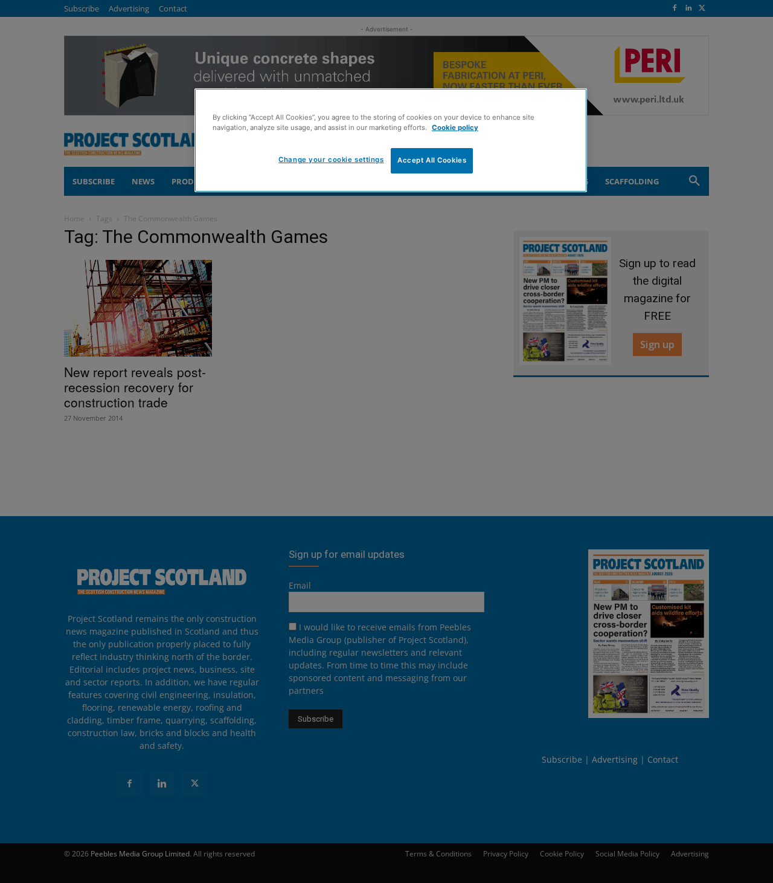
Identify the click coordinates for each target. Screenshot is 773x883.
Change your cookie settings (330, 159)
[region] (390, 140)
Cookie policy (455, 127)
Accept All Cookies (431, 160)
